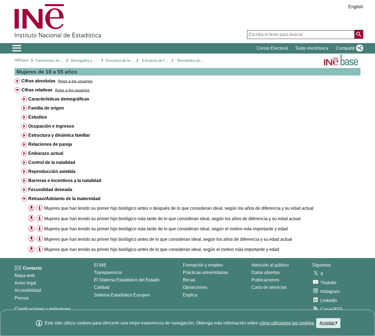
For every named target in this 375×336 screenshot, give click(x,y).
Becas (189, 280)
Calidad (101, 287)
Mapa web (25, 275)
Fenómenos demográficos (56, 60)
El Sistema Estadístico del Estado (126, 280)
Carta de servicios (269, 287)
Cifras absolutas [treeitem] (38, 81)
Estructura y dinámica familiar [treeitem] (59, 135)
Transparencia (108, 272)
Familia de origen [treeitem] (46, 108)
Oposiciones (195, 287)
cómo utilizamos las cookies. (287, 323)
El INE (100, 265)
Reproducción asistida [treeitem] (51, 171)
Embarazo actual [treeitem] (45, 153)
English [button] (355, 6)
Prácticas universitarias (205, 272)
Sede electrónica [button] (311, 48)
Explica (190, 295)
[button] (348, 48)
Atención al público (270, 265)
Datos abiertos (265, 272)
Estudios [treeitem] (37, 117)
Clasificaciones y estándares (43, 309)
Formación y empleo (203, 265)
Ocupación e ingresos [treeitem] (51, 126)
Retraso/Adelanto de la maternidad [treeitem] (64, 198)
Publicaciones (265, 280)
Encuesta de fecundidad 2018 (165, 60)
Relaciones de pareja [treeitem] (50, 144)
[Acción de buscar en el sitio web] (358, 34)
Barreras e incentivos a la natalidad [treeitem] (64, 180)
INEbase (21, 60)
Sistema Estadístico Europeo (122, 295)
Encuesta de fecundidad (125, 60)
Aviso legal (25, 283)
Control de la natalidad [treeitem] (51, 162)
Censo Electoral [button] (272, 48)
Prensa (22, 298)
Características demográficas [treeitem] (58, 99)
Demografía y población (89, 60)
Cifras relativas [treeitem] (36, 90)
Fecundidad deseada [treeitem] (50, 189)
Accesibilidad (28, 290)
